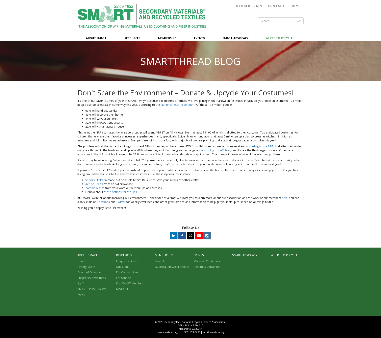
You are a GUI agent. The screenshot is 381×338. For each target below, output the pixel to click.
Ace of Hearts (94, 184)
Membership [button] (167, 38)
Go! (299, 21)
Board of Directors (89, 272)
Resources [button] (132, 38)
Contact (276, 6)
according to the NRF (259, 146)
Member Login (249, 6)
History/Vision (86, 267)
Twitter (120, 202)
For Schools (123, 278)
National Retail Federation (177, 105)
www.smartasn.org (167, 332)
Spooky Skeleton (96, 180)
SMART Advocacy (235, 38)
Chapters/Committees (91, 278)
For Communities (127, 272)
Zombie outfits (94, 188)
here (285, 198)
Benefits (160, 261)
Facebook (103, 202)
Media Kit (122, 289)
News (81, 261)
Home (296, 6)
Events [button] (199, 38)
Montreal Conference (207, 261)
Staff (80, 283)
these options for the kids (120, 192)
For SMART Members (130, 283)
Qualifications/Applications (172, 267)
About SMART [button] (96, 38)
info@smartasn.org (213, 332)
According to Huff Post (215, 150)
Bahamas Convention (207, 267)
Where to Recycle (279, 38)
